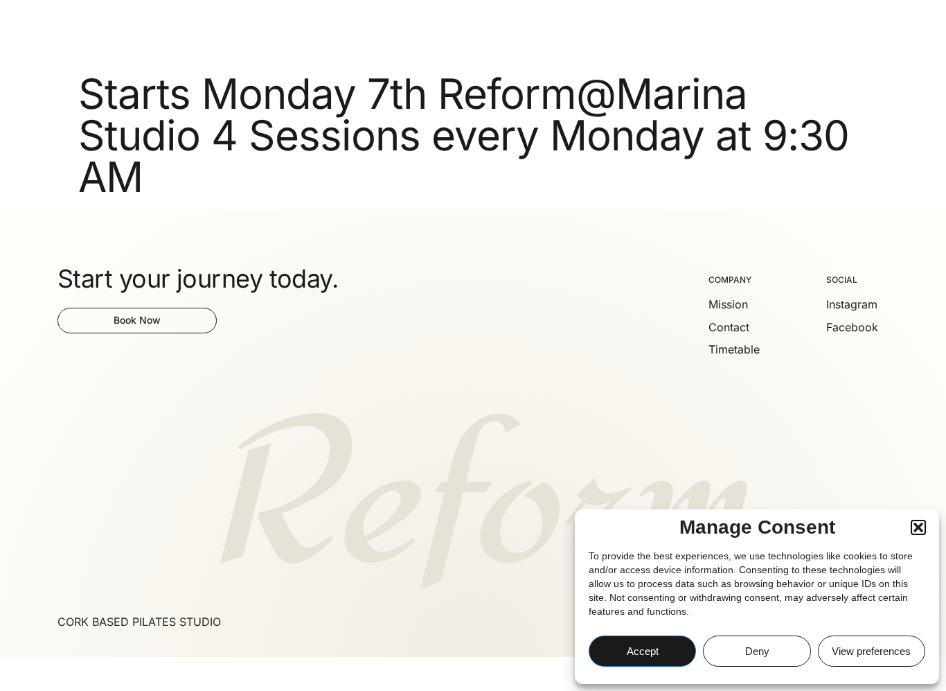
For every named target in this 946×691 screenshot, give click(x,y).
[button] (918, 527)
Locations (147, 33)
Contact (329, 33)
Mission (278, 33)
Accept (643, 651)
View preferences (871, 651)
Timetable (222, 33)
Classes (75, 33)
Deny (757, 651)
